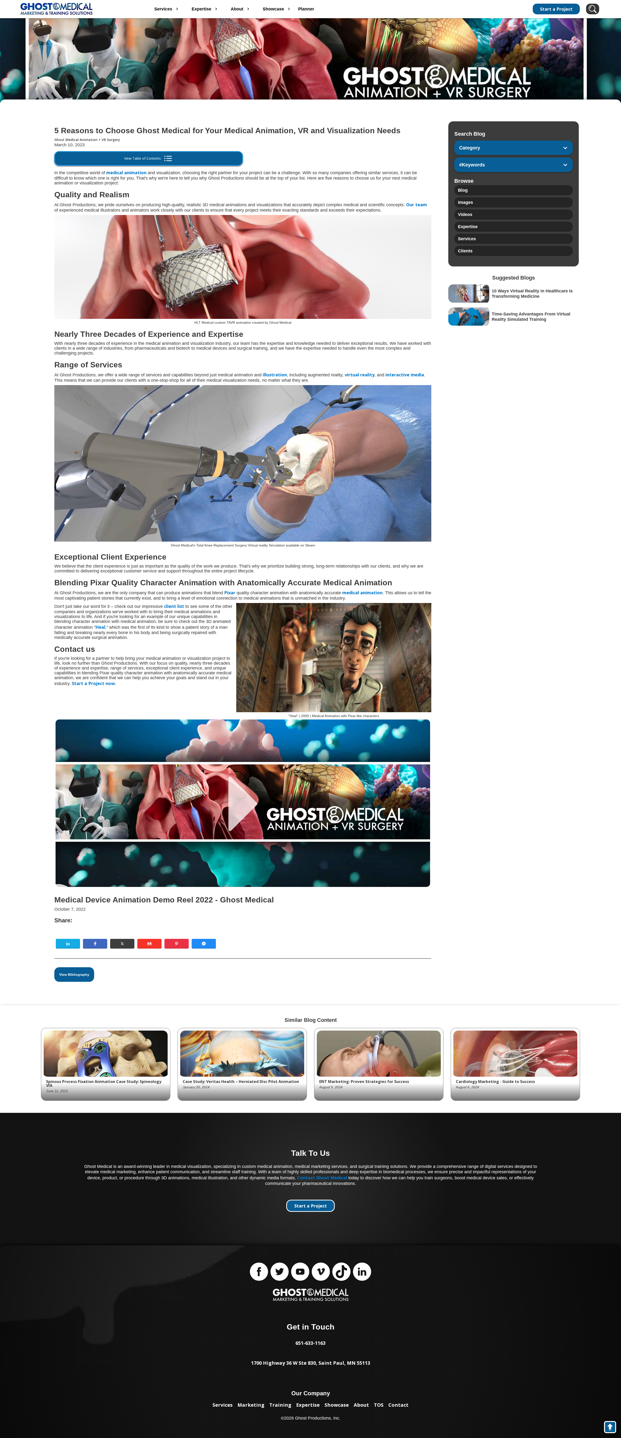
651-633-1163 (310, 1343)
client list (174, 606)
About (361, 1405)
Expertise (308, 1405)
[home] (77, 9)
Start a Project (556, 9)
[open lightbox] (243, 803)
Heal (100, 627)
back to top (612, 1428)
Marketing (250, 1405)
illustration (275, 375)
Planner (306, 9)
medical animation (126, 172)
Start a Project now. (94, 683)
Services (222, 1405)
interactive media (404, 375)
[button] (68, 944)
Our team (416, 204)
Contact (398, 1405)
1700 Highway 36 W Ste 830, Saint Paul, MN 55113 (310, 1363)
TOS (379, 1405)
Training (280, 1405)
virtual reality (360, 375)
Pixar (229, 592)
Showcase (337, 1405)
